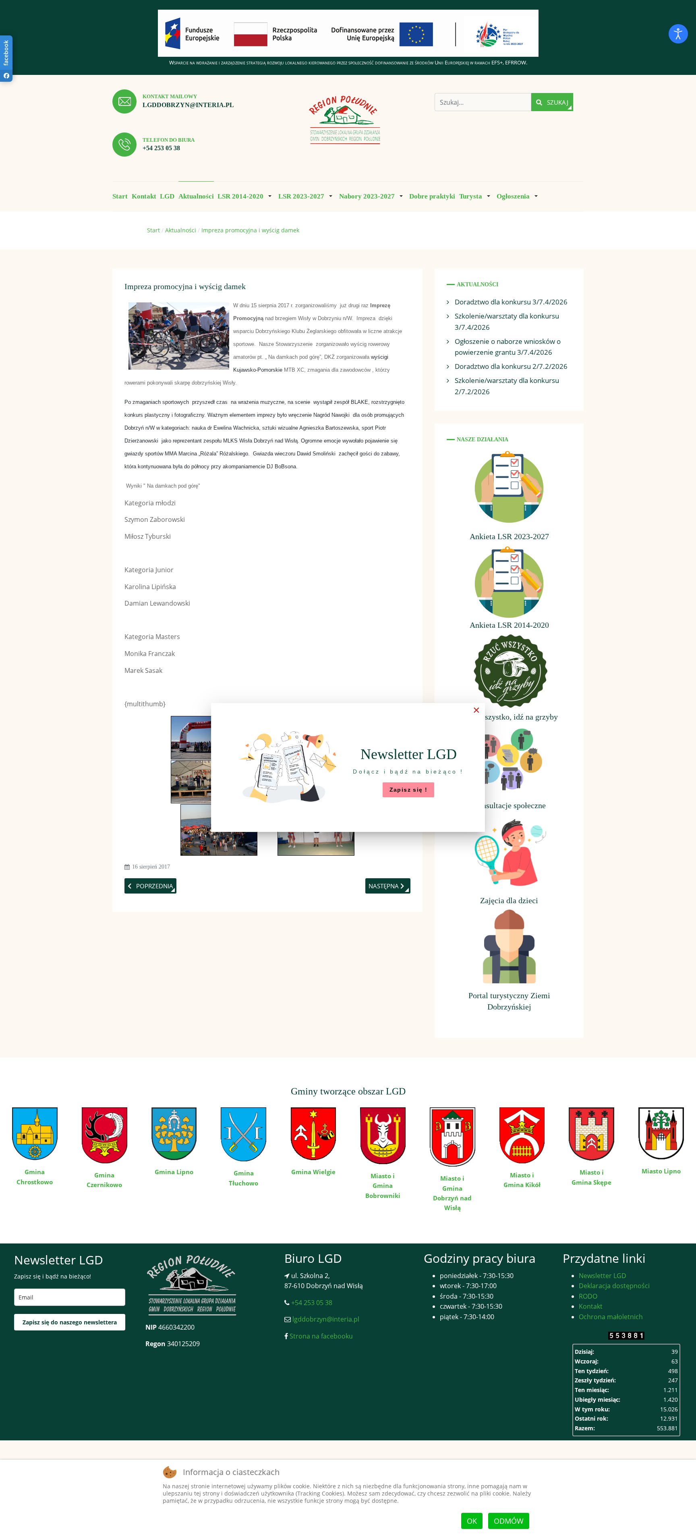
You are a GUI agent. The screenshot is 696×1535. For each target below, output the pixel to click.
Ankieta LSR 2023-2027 (509, 536)
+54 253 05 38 (161, 148)
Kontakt (591, 1306)
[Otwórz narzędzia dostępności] (678, 33)
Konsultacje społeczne (509, 805)
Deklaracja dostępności (614, 1285)
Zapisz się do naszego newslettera (70, 1322)
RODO (588, 1296)
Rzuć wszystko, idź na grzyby (509, 716)
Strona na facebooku (320, 1336)
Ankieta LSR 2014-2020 (509, 625)
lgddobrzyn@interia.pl (188, 104)
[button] (246, 196)
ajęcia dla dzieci (511, 900)
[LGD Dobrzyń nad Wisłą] (345, 120)
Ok (472, 1521)
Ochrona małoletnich (611, 1316)
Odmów (509, 1521)
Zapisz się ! (408, 789)
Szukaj (556, 102)
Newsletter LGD (602, 1275)
